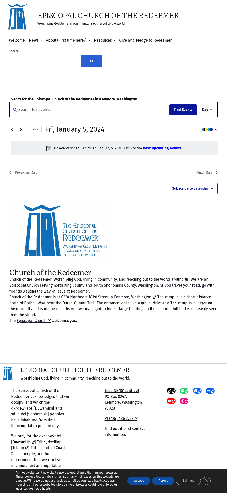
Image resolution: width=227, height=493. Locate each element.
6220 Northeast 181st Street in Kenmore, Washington (106, 297)
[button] (209, 129)
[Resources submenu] (114, 40)
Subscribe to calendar (190, 188)
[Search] (91, 61)
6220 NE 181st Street (122, 390)
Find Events (183, 110)
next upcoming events (162, 148)
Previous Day (26, 172)
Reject (163, 481)
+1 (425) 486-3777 (119, 418)
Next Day (204, 172)
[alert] (114, 148)
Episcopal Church (31, 320)
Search (14, 51)
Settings (188, 481)
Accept (139, 481)
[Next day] (20, 129)
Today (34, 129)
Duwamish (21, 442)
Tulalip (18, 447)
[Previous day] (12, 129)
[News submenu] (40, 40)
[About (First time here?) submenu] (89, 40)
